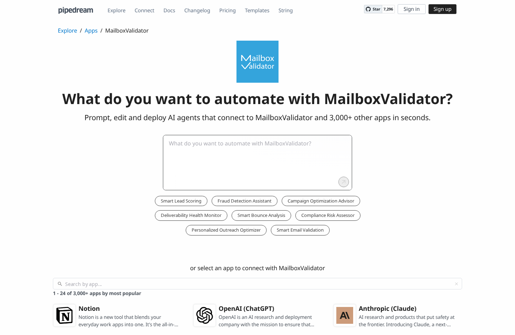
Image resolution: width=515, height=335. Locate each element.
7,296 (388, 9)
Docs (169, 10)
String (286, 10)
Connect (144, 10)
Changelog (197, 10)
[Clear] (456, 283)
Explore (116, 10)
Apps (91, 30)
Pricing (227, 10)
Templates (257, 10)
